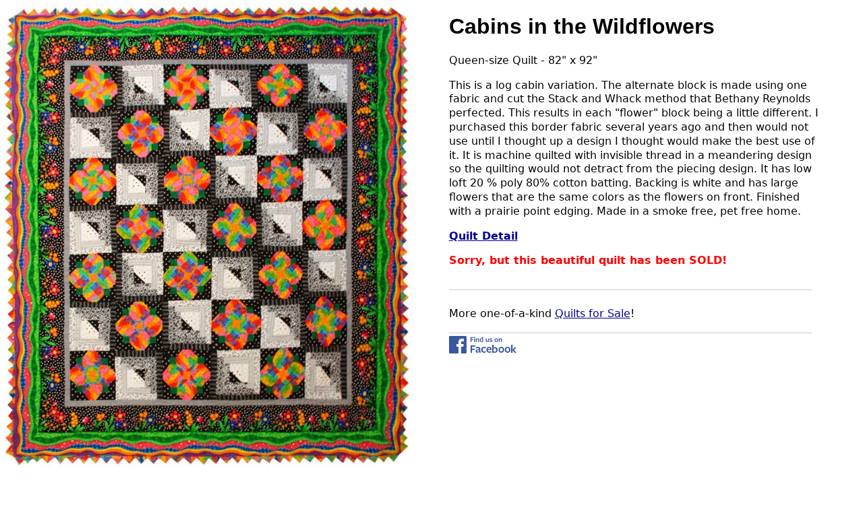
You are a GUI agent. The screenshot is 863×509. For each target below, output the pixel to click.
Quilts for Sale (592, 313)
